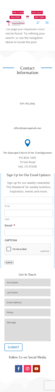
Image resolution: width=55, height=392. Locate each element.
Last (7, 219)
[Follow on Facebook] (18, 368)
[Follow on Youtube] (36, 368)
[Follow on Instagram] (27, 368)
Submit (9, 262)
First (7, 206)
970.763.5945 (27, 103)
